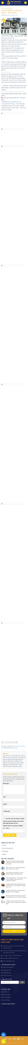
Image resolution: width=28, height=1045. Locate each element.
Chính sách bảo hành (6, 970)
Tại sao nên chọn (5, 991)
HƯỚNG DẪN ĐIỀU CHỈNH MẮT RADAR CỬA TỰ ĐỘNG (15, 891)
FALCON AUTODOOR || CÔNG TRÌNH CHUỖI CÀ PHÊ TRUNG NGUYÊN (15, 862)
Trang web (6, 811)
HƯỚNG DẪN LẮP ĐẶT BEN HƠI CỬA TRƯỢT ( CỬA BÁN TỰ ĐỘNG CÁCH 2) (16, 885)
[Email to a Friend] (11, 742)
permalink (15, 748)
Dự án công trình (9, 8)
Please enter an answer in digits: (13, 825)
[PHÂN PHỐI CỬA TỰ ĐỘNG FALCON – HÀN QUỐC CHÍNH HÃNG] (14, 2)
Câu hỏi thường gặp (6, 997)
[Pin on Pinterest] (13, 742)
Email (5, 804)
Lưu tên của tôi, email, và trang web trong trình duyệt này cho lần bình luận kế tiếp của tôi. (13, 821)
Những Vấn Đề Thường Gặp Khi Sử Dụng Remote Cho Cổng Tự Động (16, 896)
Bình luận (6, 783)
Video (4, 854)
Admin (16, 15)
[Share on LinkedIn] (16, 742)
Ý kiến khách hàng (5, 1000)
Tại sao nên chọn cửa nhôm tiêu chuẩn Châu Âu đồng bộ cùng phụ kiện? (16, 902)
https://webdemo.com (14, 102)
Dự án (2, 8)
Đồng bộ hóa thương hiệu (7, 967)
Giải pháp (5, 851)
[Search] (25, 2)
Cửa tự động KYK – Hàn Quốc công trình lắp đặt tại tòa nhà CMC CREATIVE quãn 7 (16, 879)
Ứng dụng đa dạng (5, 994)
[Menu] (2, 2)
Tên (4, 797)
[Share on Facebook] (5, 742)
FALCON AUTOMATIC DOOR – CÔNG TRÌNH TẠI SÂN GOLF (15, 873)
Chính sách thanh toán (6, 975)
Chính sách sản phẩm (6, 972)
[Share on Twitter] (8, 742)
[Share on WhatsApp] (2, 742)
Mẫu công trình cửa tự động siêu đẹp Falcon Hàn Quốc (15, 868)
